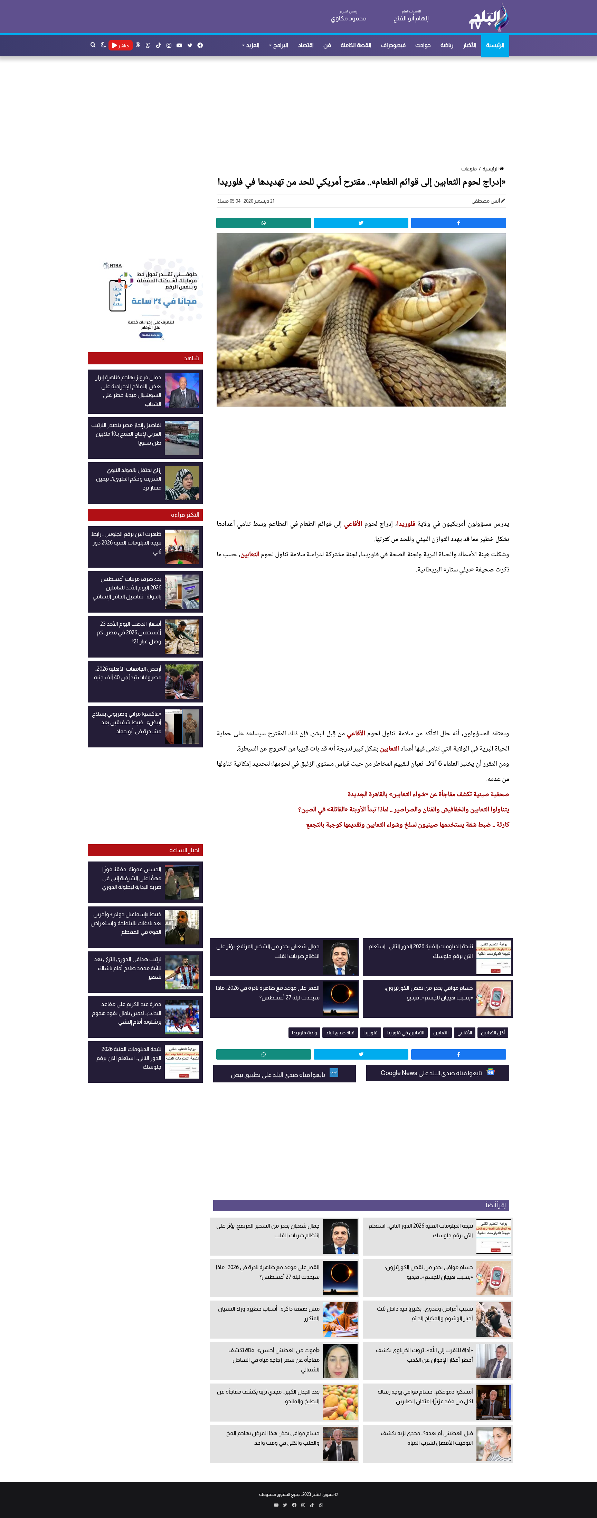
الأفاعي (353, 524)
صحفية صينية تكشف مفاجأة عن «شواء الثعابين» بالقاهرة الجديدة (428, 795)
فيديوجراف (393, 45)
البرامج (280, 45)
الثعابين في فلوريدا (405, 1032)
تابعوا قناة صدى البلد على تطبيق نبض (278, 1074)
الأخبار (469, 45)
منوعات (469, 168)
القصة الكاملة (356, 45)
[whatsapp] (263, 223)
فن (327, 45)
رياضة (446, 45)
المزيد (252, 45)
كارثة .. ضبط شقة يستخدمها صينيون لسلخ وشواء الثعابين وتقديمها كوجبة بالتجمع (407, 825)
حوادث (423, 45)
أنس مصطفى (486, 201)
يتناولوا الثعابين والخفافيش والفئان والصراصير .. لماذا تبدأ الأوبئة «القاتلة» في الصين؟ (403, 810)
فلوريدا (406, 524)
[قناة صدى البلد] (488, 17)
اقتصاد (306, 45)
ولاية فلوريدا (304, 1032)
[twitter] (361, 223)
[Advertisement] (302, 111)
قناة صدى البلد (340, 1032)
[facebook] (458, 223)
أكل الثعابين (493, 1032)
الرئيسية (495, 45)
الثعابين (249, 555)
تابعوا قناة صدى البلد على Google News (432, 1073)
